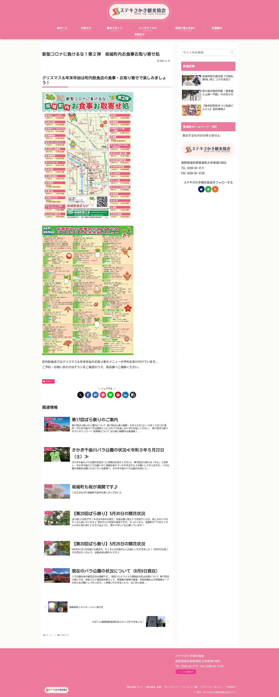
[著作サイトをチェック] (201, 189)
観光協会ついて (135, 687)
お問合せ (231, 687)
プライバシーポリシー (212, 687)
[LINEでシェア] (110, 395)
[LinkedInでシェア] (125, 395)
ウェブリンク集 (189, 687)
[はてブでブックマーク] (95, 395)
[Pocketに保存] (103, 395)
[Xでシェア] (80, 395)
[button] (133, 395)
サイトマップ (171, 687)
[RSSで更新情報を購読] (215, 189)
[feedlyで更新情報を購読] (208, 189)
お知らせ (50, 381)
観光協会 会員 (153, 687)
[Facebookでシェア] (88, 395)
